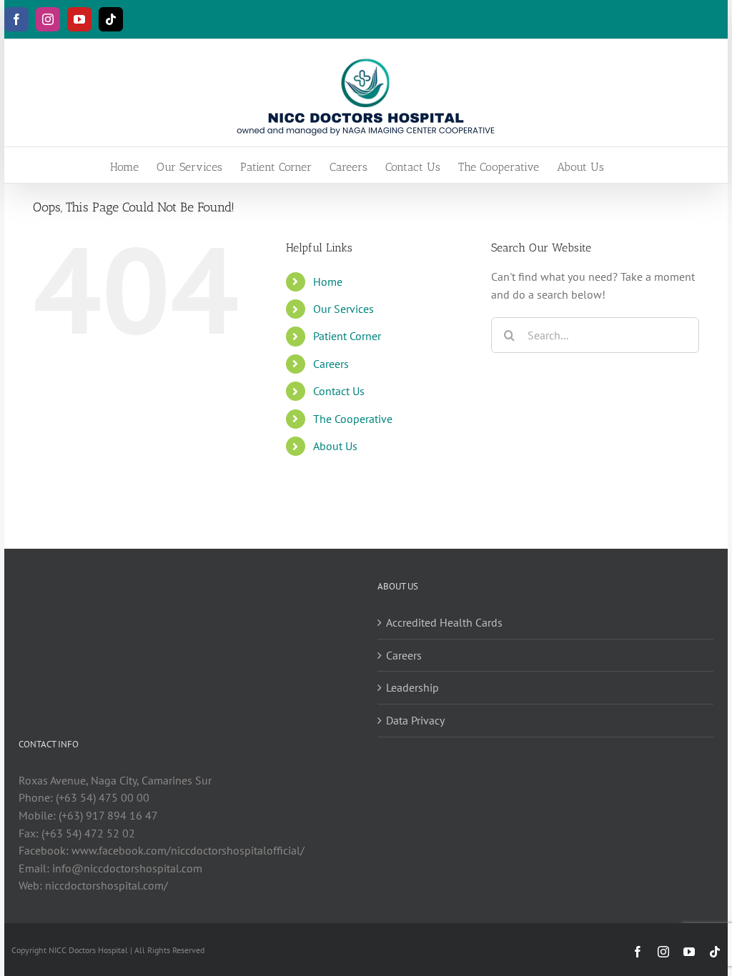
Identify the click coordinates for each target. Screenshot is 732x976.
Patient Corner (347, 336)
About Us (335, 446)
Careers (331, 364)
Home (327, 281)
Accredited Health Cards (444, 622)
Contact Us (339, 391)
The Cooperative (352, 419)
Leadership (412, 687)
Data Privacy (415, 720)
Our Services (343, 309)
